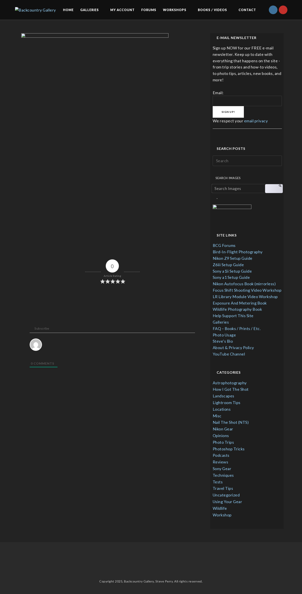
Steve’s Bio (223, 341)
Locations (222, 409)
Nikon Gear (223, 428)
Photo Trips (223, 442)
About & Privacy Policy (233, 347)
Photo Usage (224, 334)
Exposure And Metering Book (240, 303)
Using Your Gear (227, 501)
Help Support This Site (233, 315)
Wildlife (220, 508)
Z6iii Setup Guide (228, 264)
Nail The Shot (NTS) (231, 422)
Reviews (220, 461)
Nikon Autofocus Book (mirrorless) (244, 283)
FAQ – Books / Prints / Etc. (237, 328)
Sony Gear (222, 468)
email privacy (256, 120)
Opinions (221, 435)
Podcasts (221, 455)
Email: (218, 92)
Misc (217, 415)
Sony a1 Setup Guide (231, 277)
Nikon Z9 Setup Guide (232, 258)
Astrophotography (230, 382)
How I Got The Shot (231, 389)
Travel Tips (223, 488)
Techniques (223, 475)
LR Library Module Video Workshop (245, 296)
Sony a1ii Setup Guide (232, 271)
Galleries (221, 322)
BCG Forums (224, 245)
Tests (218, 481)
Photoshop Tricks (229, 448)
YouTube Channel (229, 354)
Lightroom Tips (227, 402)
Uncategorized (226, 494)
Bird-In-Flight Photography (238, 251)
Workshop (222, 514)
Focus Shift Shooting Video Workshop (247, 290)
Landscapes (223, 395)
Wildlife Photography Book (237, 309)
